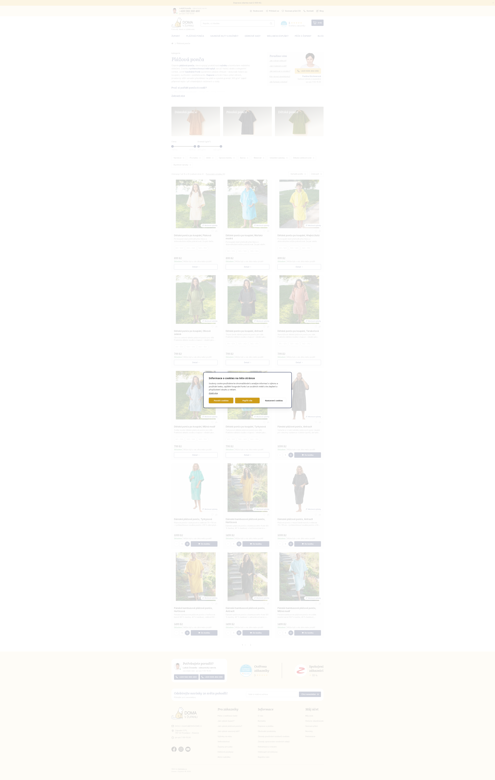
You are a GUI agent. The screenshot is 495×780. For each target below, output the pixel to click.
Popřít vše (247, 400)
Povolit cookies (221, 400)
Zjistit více (213, 393)
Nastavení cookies (274, 400)
